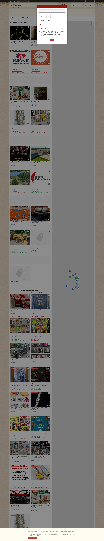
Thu (61, 22)
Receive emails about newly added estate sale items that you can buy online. (52, 29)
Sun (55, 24)
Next (52, 39)
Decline (41, 538)
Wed (55, 22)
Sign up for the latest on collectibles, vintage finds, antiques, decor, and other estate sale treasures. (53, 32)
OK (32, 538)
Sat (48, 24)
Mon (42, 22)
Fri (42, 24)
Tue (48, 22)
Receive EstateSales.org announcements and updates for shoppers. (51, 35)
